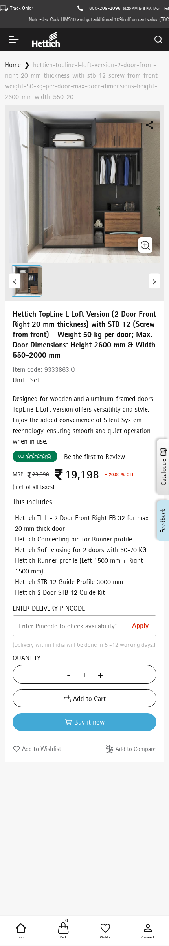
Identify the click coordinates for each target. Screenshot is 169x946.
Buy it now (89, 722)
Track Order (21, 8)
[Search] (158, 39)
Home (21, 936)
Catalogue (163, 472)
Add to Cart (89, 698)
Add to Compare (136, 749)
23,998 (40, 474)
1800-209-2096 (103, 8)
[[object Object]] (14, 280)
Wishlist (105, 936)
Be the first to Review (94, 456)
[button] (28, 281)
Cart (64, 930)
